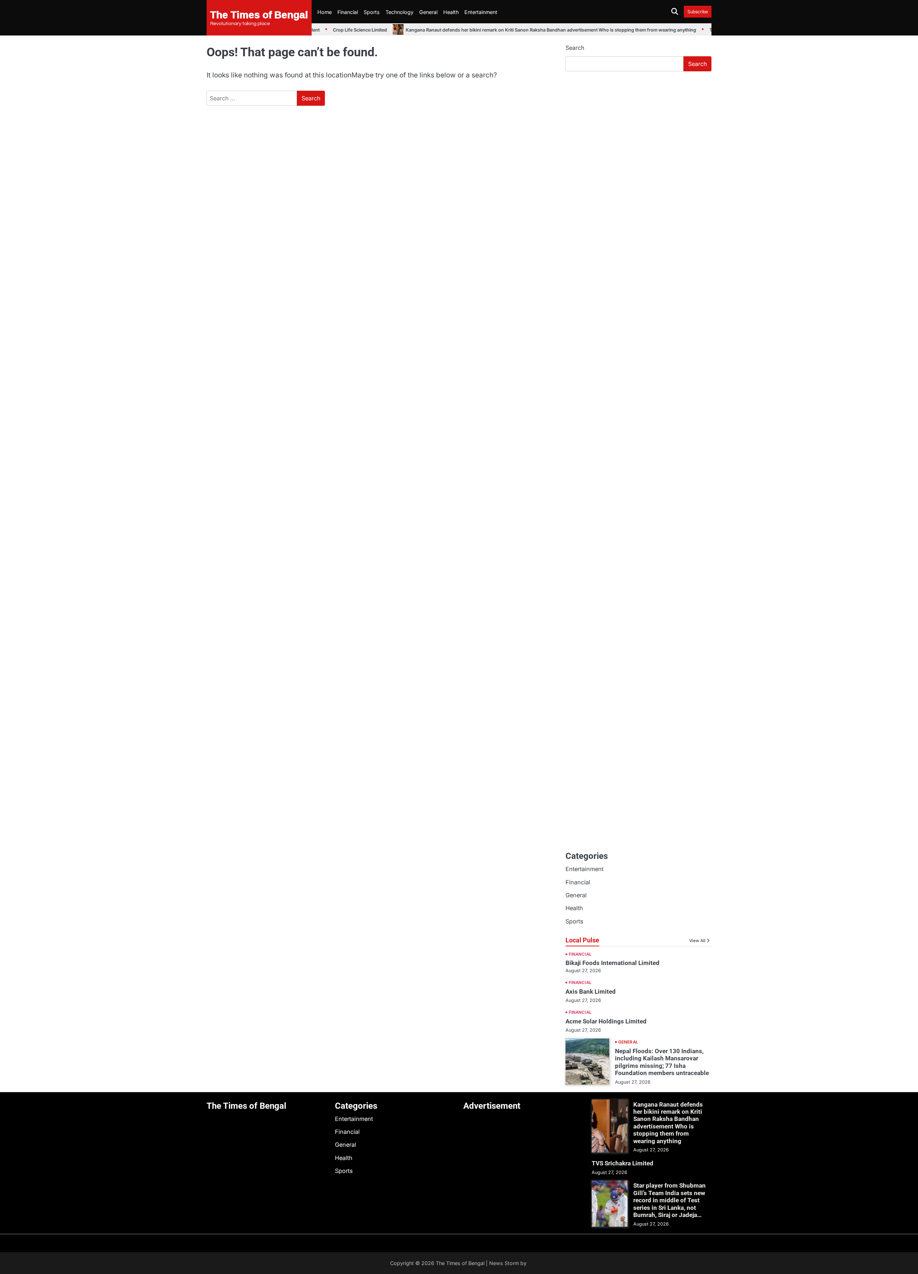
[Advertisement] (638, 131)
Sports (372, 12)
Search (575, 47)
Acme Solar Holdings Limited (606, 1021)
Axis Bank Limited (591, 991)
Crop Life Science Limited (346, 30)
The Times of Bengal (259, 14)
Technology (399, 12)
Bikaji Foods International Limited (612, 962)
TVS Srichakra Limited (622, 1163)
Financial (347, 12)
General (428, 12)
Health (451, 12)
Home (324, 12)
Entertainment (480, 12)
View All (697, 940)
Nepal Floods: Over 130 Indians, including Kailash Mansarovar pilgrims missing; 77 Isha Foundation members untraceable (662, 1061)
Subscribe (697, 11)
